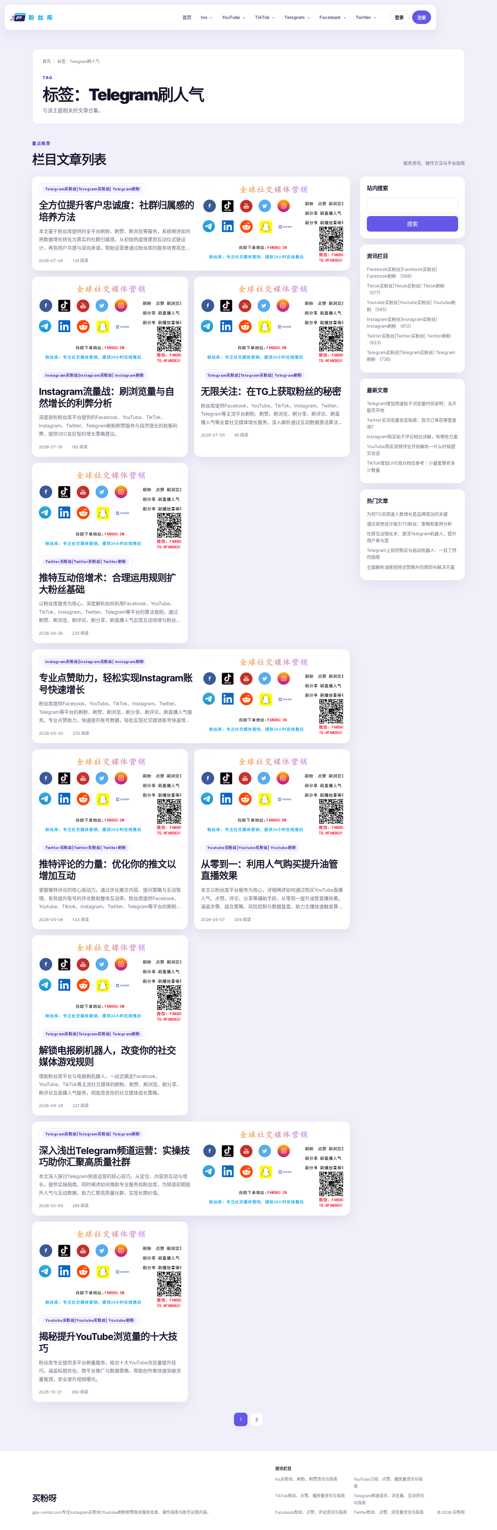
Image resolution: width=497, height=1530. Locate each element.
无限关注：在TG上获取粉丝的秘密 (271, 391)
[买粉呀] (32, 17)
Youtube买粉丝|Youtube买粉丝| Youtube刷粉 (251, 847)
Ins (204, 17)
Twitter (363, 17)
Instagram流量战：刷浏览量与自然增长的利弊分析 (106, 397)
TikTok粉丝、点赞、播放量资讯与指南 (310, 1495)
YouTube (231, 17)
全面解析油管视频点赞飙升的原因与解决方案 (411, 567)
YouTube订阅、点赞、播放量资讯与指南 (388, 1483)
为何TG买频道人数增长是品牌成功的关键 (407, 514)
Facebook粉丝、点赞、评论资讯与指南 (311, 1512)
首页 (187, 17)
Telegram (294, 17)
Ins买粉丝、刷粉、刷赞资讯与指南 (306, 1479)
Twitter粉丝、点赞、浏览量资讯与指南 (389, 1512)
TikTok (262, 17)
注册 (421, 17)
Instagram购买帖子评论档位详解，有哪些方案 (412, 436)
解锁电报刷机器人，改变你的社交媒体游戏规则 (107, 1056)
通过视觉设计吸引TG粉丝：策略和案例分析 (409, 523)
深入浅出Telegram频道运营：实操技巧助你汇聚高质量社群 (114, 1156)
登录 (399, 17)
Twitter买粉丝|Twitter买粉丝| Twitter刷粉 (85, 561)
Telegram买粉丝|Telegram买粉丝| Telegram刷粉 (92, 189)
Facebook (330, 17)
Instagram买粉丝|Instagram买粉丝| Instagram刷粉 (94, 375)
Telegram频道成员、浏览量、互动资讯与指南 (389, 1499)
